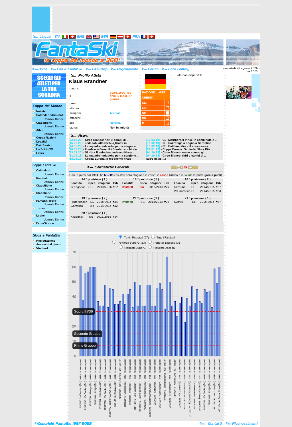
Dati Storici (44, 145)
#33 (218, 191)
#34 (115, 201)
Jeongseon (78, 187)
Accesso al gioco (48, 244)
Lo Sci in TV (44, 149)
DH (193, 187)
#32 (115, 187)
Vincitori (42, 248)
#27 (166, 187)
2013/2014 (155, 201)
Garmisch (77, 205)
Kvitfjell (178, 201)
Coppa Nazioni (46, 137)
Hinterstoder (79, 201)
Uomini (48, 119)
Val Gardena (182, 191)
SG (90, 187)
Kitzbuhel (180, 187)
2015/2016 (104, 187)
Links (40, 153)
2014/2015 (207, 187)
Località (41, 141)
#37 (218, 187)
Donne (59, 119)
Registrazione (45, 240)
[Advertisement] (156, 19)
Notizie (41, 111)
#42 (115, 205)
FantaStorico (45, 223)
